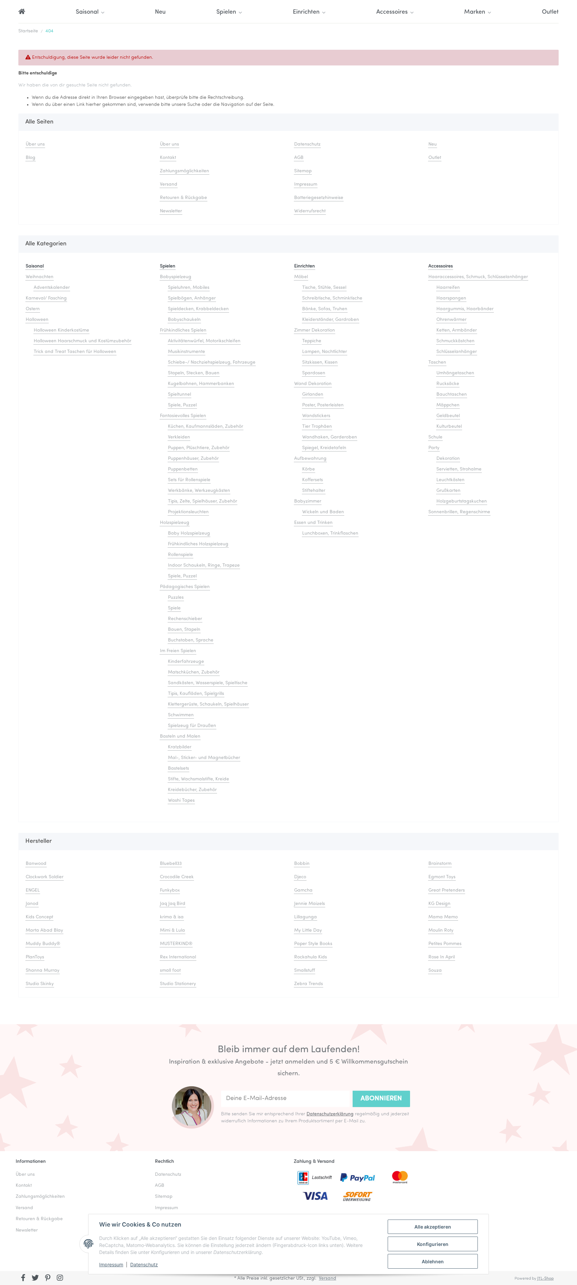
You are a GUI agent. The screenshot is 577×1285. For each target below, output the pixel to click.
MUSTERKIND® (176, 943)
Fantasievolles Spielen (183, 415)
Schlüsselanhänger (456, 351)
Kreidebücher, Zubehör (192, 789)
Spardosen (313, 373)
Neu (160, 12)
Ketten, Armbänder (456, 330)
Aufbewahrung (310, 458)
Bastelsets (178, 768)
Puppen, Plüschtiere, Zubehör (198, 447)
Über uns (35, 144)
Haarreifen (448, 287)
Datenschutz (144, 1264)
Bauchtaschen (451, 394)
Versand (168, 184)
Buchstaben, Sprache (190, 640)
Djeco (300, 877)
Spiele (174, 608)
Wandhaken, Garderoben (329, 437)
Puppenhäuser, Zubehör (193, 458)
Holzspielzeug (174, 522)
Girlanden (312, 394)
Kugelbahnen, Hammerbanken (201, 383)
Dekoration (448, 458)
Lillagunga (305, 917)
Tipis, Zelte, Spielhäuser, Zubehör (202, 501)
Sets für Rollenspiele (189, 480)
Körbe (308, 469)
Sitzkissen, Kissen (320, 362)
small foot (170, 970)
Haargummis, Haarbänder (465, 309)
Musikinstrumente (186, 351)
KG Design (439, 903)
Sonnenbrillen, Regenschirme (459, 512)
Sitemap (303, 171)
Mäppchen (447, 405)
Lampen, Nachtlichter (324, 351)
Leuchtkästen (450, 480)
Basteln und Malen (180, 736)
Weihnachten (39, 277)
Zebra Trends (308, 983)
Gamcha (303, 890)
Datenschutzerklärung (330, 1114)
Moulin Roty (440, 930)
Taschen (437, 362)
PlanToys (35, 957)
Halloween (37, 319)
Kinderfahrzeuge (186, 661)
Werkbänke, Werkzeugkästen (199, 490)
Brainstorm (439, 863)
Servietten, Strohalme (459, 469)
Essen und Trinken (313, 522)
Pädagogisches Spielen (185, 586)
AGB (299, 157)
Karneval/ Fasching (46, 298)
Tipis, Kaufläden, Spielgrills (196, 693)
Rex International (178, 957)
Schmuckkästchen (455, 341)
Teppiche (311, 341)
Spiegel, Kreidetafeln (324, 447)
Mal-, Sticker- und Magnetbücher (204, 757)
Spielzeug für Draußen (192, 725)
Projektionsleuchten (188, 512)
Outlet (550, 12)
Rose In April (441, 957)
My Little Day (308, 930)
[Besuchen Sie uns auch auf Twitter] (35, 1278)
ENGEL (33, 890)
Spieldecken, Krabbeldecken (198, 309)
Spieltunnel (179, 394)
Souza (435, 970)
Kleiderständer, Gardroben (330, 319)
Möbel (301, 277)
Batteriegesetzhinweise (318, 197)
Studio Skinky (40, 983)
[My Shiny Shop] (21, 12)
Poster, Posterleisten (323, 405)
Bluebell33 (171, 863)
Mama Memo (443, 917)
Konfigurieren (432, 1244)
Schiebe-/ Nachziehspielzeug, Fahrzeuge (211, 362)
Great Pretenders (446, 890)
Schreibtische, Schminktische (332, 298)
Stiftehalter (313, 490)
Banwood (36, 863)
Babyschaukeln (184, 319)
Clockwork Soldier (44, 877)
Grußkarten (448, 490)
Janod (32, 903)
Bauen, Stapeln (184, 629)
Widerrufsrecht (310, 211)
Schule (435, 437)
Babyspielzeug (175, 277)
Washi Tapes (181, 800)
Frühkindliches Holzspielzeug (198, 544)
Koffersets (312, 480)
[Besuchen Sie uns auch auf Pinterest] (47, 1278)
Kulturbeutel (449, 426)
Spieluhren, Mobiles (188, 287)
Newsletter (171, 211)
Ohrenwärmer (451, 319)
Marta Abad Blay (44, 930)
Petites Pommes (444, 943)
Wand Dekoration (313, 383)
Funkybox (170, 890)
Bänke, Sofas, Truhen (324, 309)
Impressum (111, 1264)
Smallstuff (304, 970)
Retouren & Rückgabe (183, 197)
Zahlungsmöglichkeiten (184, 171)
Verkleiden (179, 437)
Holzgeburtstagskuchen (461, 501)
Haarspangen (451, 298)
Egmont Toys (441, 877)
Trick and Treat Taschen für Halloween (75, 351)
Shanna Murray (42, 970)
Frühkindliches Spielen (183, 330)
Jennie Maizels (309, 903)
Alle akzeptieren (432, 1227)
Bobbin (302, 863)
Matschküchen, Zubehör (193, 672)
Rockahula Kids (310, 957)
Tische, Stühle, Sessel (324, 287)
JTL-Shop (545, 1279)
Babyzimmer (307, 501)
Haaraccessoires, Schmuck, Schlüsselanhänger (478, 277)
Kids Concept (39, 917)
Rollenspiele (180, 554)
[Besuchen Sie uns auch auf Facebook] (23, 1278)
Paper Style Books (313, 943)
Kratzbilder (179, 747)
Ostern (33, 309)
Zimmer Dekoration (314, 330)
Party (433, 447)
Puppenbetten (183, 469)
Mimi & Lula (172, 930)
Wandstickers (316, 415)
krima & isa (172, 917)
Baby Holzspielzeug (189, 533)
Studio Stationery (178, 983)
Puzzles (176, 597)
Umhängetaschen (455, 373)
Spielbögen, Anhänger (192, 298)
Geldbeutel (448, 415)
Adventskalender (52, 287)
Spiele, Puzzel (182, 405)
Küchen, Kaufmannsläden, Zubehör (205, 426)
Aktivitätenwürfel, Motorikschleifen (204, 341)
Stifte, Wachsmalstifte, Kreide (198, 779)
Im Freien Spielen (178, 651)
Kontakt (168, 157)
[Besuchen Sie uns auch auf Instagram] (60, 1278)
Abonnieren (381, 1098)
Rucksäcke (447, 383)
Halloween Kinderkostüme (61, 330)
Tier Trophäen (317, 426)
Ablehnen (433, 1261)
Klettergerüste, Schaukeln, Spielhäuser (208, 704)
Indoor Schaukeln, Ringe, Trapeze (204, 565)
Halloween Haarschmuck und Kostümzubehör (82, 341)
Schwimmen (181, 715)
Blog (30, 157)
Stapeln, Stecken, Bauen (193, 373)
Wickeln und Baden (323, 512)
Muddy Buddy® (43, 943)
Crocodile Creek (177, 877)
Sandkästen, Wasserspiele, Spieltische (207, 683)
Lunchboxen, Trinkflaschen (330, 533)
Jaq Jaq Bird (172, 903)
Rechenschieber (185, 618)
